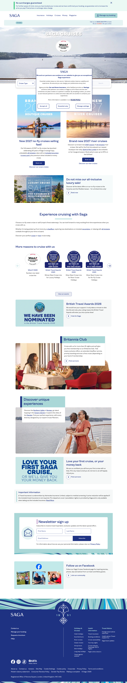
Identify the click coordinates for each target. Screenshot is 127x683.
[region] (64, 89)
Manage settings (83, 106)
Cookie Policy (75, 100)
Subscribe (85, 347)
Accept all (43, 106)
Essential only (63, 106)
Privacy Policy (63, 355)
